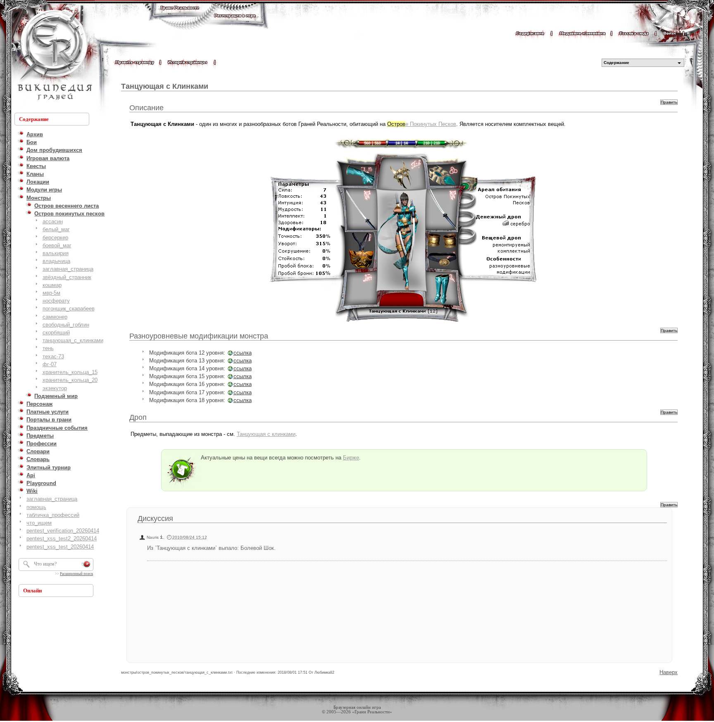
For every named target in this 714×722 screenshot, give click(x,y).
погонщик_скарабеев (69, 308)
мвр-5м (51, 293)
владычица (56, 261)
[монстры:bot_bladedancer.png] (404, 228)
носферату (56, 301)
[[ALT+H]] (54, 55)
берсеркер (55, 237)
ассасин (53, 221)
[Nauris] (161, 537)
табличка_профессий (52, 515)
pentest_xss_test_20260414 (60, 547)
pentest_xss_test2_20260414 (61, 538)
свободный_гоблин (66, 325)
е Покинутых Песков (421, 124)
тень (48, 348)
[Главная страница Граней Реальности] (180, 15)
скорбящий (56, 332)
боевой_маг (57, 245)
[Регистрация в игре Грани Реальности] (235, 23)
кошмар (52, 285)
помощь (36, 507)
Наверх (668, 672)
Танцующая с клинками (266, 434)
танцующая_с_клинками (73, 340)
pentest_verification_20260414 (62, 531)
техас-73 (53, 356)
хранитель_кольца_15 (70, 372)
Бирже (351, 458)
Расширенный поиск (76, 574)
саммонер (55, 317)
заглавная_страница (68, 269)
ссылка (242, 353)
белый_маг (56, 229)
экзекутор (55, 388)
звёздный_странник (67, 277)
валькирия (56, 253)
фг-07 (50, 364)
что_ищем (39, 523)
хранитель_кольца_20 (70, 380)
